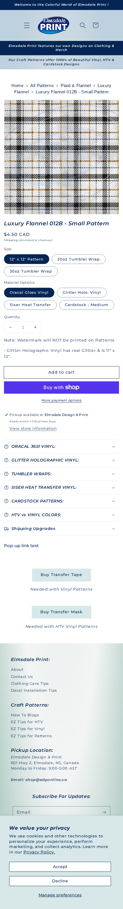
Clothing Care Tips (30, 683)
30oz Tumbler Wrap (31, 271)
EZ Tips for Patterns (31, 735)
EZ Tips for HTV (27, 721)
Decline (60, 881)
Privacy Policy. (39, 852)
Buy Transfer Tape (61, 574)
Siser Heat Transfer (30, 304)
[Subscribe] (104, 813)
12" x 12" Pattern (26, 259)
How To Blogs (25, 715)
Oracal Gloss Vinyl (29, 292)
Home (17, 85)
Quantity (12, 317)
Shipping (10, 240)
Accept (60, 866)
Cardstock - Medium (86, 304)
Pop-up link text (21, 545)
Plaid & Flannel (76, 85)
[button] (27, 25)
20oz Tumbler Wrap (78, 259)
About (17, 669)
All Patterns (42, 85)
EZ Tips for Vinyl (28, 728)
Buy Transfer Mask (61, 611)
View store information (33, 428)
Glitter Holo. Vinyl (82, 292)
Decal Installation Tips (34, 690)
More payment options (61, 400)
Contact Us (22, 676)
